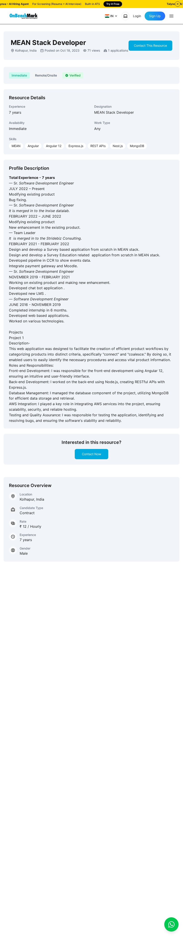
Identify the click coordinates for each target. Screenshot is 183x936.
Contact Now (91, 454)
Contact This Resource (150, 45)
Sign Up (155, 16)
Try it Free (112, 4)
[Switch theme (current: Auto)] (125, 16)
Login (137, 16)
